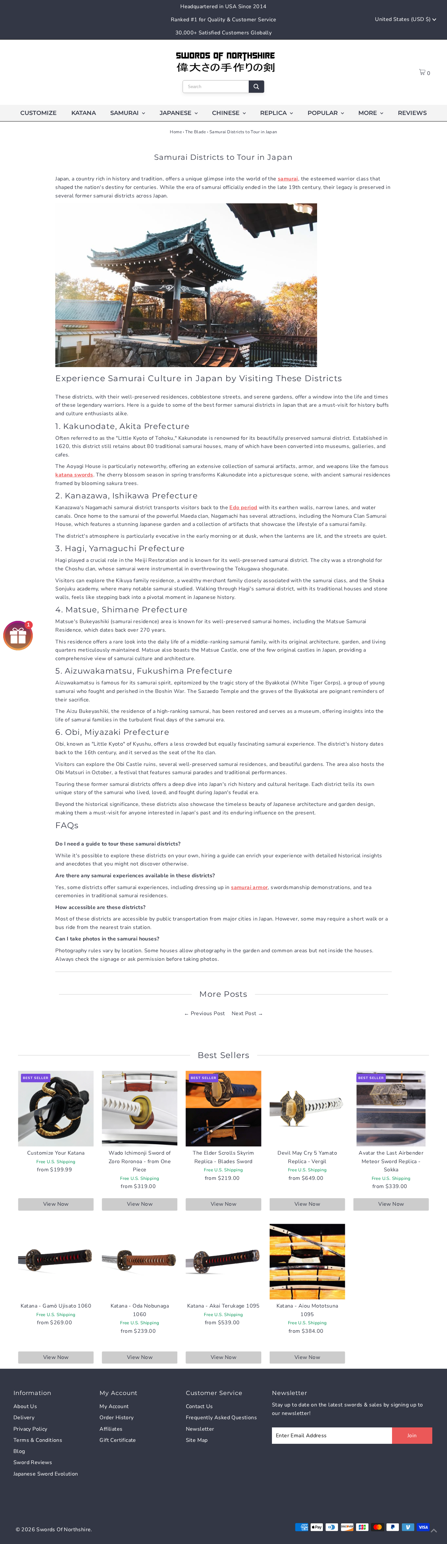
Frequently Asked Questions (221, 1417)
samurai (288, 178)
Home (176, 132)
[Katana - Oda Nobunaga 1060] (139, 1261)
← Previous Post (204, 1013)
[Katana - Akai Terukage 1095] (223, 1261)
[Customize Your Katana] (56, 1108)
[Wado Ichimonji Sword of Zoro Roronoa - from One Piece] (139, 1108)
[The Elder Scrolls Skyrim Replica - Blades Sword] (223, 1108)
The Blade (195, 132)
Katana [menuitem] (83, 113)
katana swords (74, 474)
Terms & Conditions (37, 1440)
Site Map (197, 1440)
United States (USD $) (403, 19)
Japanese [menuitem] (176, 113)
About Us (25, 1406)
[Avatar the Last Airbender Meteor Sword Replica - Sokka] (391, 1108)
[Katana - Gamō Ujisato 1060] (56, 1261)
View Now (56, 1204)
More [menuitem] (368, 113)
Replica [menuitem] (274, 113)
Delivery (23, 1417)
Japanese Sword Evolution (45, 1474)
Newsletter (200, 1429)
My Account (114, 1406)
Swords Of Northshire (63, 1529)
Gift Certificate (117, 1440)
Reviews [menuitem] (412, 113)
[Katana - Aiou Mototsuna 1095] (307, 1261)
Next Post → (247, 1013)
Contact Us (199, 1406)
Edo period (243, 507)
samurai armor (249, 887)
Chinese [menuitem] (226, 113)
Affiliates (110, 1429)
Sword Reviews (32, 1462)
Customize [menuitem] (38, 113)
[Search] (256, 87)
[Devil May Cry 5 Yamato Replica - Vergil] (307, 1108)
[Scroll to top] (433, 1530)
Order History (116, 1417)
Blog (19, 1451)
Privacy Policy (30, 1429)
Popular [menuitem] (323, 113)
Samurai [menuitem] (125, 113)
